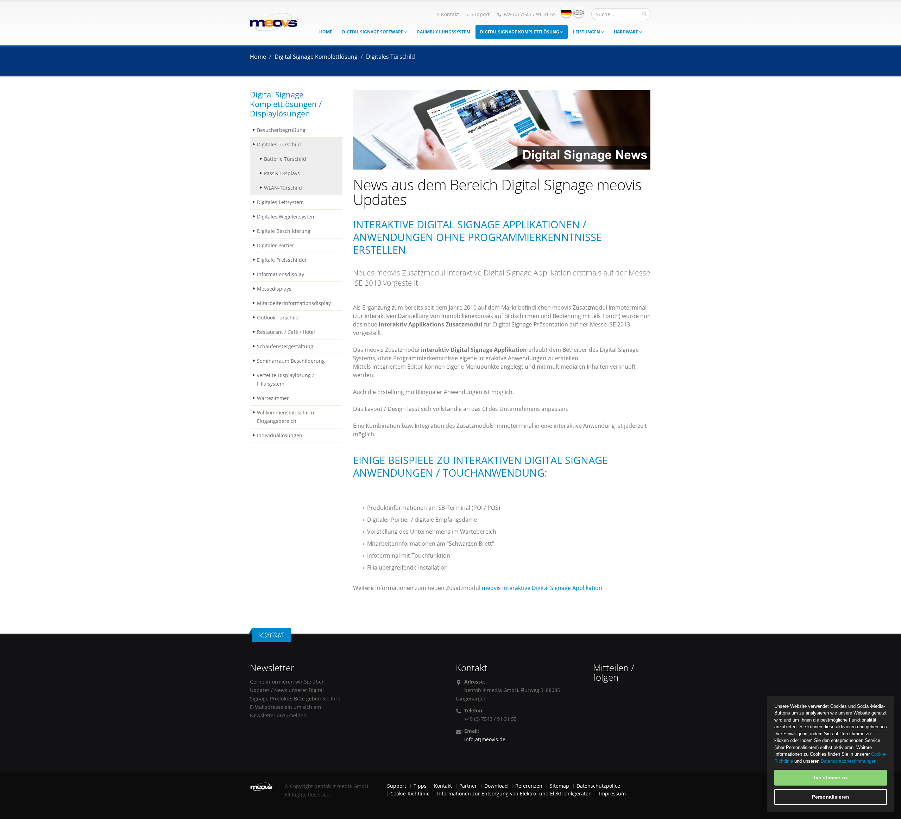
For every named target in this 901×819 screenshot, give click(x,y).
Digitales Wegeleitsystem (286, 216)
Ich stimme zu (830, 777)
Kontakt (450, 14)
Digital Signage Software (373, 32)
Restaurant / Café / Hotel (286, 332)
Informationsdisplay (280, 274)
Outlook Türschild (278, 317)
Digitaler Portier (275, 245)
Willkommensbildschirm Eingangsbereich (285, 416)
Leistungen (587, 32)
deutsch (566, 12)
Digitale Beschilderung (283, 231)
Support (480, 14)
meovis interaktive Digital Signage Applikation (542, 588)
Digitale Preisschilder (282, 259)
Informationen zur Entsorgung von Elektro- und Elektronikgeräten (514, 793)
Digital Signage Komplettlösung (520, 32)
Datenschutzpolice (598, 785)
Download (496, 785)
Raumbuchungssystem (443, 32)
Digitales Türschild (279, 144)
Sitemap (559, 785)
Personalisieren (830, 797)
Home (325, 32)
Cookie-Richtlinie (410, 793)
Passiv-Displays (282, 173)
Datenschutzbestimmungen (848, 761)
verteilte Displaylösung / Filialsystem (285, 379)
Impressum (612, 793)
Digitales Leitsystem (280, 202)
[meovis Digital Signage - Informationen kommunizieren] (274, 21)
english (578, 12)
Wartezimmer (273, 398)
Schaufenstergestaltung (285, 346)
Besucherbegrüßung (281, 130)
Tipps (420, 785)
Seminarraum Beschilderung (291, 360)
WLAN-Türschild (283, 187)
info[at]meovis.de (484, 739)
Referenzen (528, 785)
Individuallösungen (279, 435)
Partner (468, 785)
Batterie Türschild (285, 158)
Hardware (626, 32)
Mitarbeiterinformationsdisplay (294, 303)
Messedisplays (274, 288)
